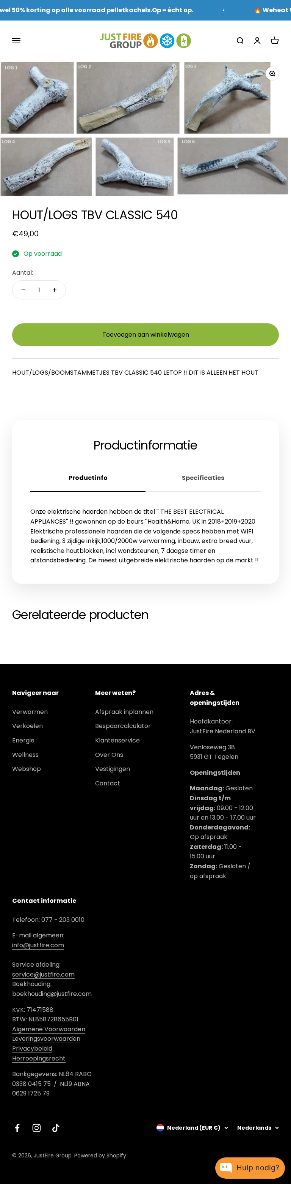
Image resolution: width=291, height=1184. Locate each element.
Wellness (25, 754)
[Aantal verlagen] (23, 290)
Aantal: (22, 272)
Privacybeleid (32, 1048)
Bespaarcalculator (123, 726)
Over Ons (109, 754)
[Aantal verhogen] (55, 290)
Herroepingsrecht (39, 1058)
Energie (23, 740)
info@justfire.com (38, 945)
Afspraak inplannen (124, 712)
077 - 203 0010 (63, 919)
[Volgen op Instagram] (36, 1128)
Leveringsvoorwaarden (46, 1038)
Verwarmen (30, 712)
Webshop (26, 769)
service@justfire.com (43, 974)
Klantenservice (117, 740)
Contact (107, 783)
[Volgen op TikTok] (56, 1128)
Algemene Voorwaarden (48, 1029)
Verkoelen (27, 726)
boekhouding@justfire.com (52, 993)
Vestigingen (112, 769)
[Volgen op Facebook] (17, 1128)
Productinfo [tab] (88, 477)
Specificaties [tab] (203, 477)
